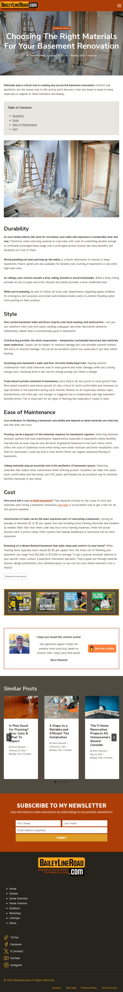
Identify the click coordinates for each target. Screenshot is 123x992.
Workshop (15, 913)
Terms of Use (109, 987)
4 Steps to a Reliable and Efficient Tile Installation (59, 731)
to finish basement (41, 500)
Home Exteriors (18, 898)
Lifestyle (14, 918)
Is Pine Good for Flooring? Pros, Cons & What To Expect (19, 733)
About (12, 923)
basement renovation (15, 576)
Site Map (71, 987)
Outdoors (14, 908)
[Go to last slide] (9, 737)
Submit (61, 838)
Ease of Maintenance (24, 124)
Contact (56, 987)
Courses (13, 893)
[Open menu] (119, 5)
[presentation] (21, 707)
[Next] (114, 737)
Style (15, 120)
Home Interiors (61, 28)
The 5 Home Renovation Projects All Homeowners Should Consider (100, 735)
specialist (63, 505)
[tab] (55, 782)
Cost (14, 129)
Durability (18, 116)
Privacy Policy (89, 987)
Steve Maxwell (37, 55)
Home (12, 888)
